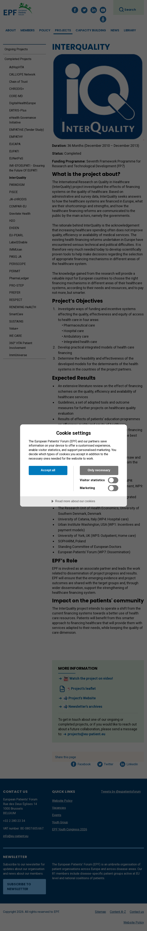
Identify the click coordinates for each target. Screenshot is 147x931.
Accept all (48, 470)
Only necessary (99, 470)
